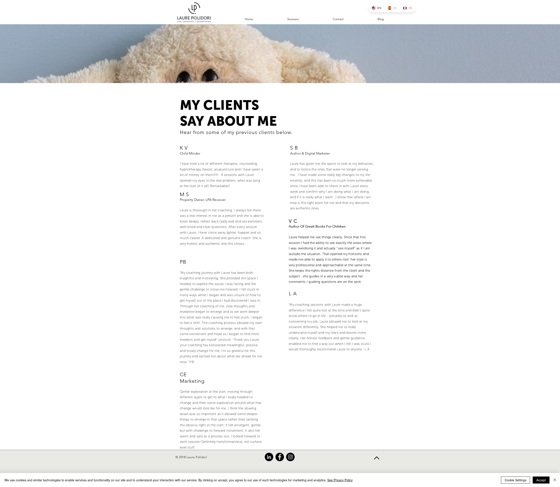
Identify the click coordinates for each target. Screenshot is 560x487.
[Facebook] (279, 457)
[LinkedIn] (269, 457)
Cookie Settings (515, 480)
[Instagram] (290, 457)
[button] (324, 19)
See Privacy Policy (340, 480)
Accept (541, 480)
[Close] (554, 480)
